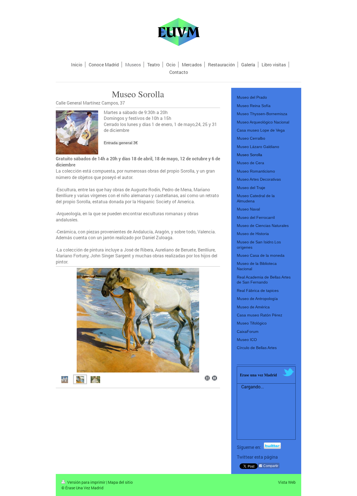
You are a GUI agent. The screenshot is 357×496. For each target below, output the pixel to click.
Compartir (270, 466)
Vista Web (287, 482)
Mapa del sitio (120, 482)
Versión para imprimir (86, 482)
